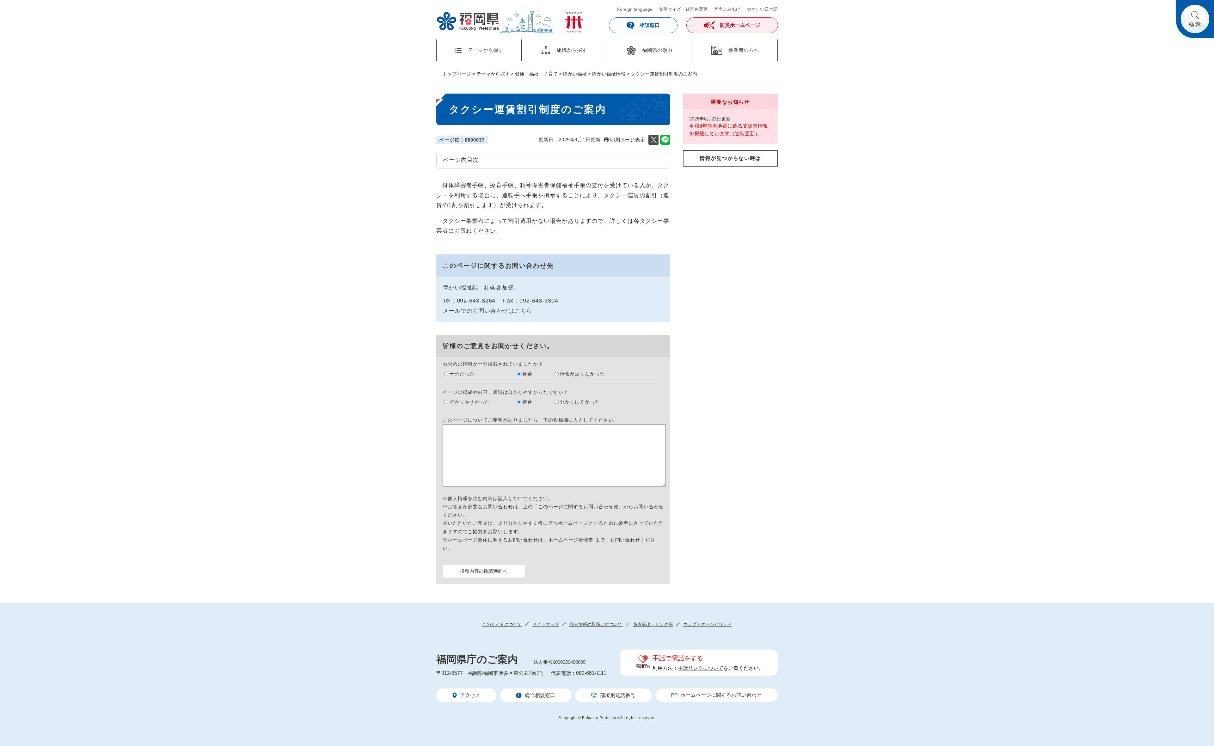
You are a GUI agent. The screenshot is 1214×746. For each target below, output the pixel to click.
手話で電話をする (678, 658)
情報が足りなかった (582, 373)
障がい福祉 (575, 73)
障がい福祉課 (460, 287)
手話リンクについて (700, 668)
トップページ (457, 73)
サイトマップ (545, 624)
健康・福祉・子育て (536, 73)
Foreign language (635, 9)
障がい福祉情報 (608, 73)
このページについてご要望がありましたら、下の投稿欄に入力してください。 (531, 420)
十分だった (462, 373)
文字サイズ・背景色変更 (683, 9)
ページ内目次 (461, 160)
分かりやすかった (470, 402)
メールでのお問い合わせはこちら (487, 311)
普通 (527, 373)
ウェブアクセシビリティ (707, 624)
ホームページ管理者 (571, 539)
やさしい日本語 (762, 9)
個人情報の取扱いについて (595, 624)
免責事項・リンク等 (653, 624)
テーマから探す (493, 73)
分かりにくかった (580, 402)
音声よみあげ (727, 9)
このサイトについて (502, 624)
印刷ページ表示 (627, 139)
